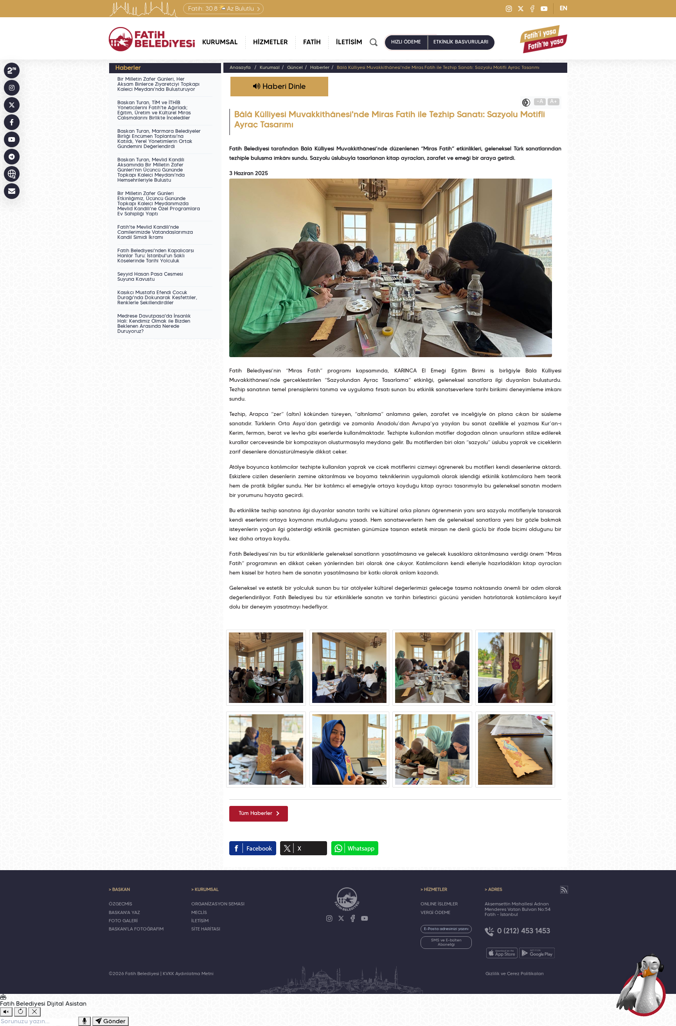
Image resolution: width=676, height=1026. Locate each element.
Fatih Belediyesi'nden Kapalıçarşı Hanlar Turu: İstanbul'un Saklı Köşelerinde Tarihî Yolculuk (155, 256)
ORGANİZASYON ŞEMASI (218, 904)
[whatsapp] (354, 848)
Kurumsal (270, 68)
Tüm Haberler (255, 813)
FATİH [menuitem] (312, 42)
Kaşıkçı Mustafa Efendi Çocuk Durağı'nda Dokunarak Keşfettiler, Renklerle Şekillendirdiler (157, 298)
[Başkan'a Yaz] (12, 191)
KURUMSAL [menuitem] (220, 42)
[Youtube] (544, 8)
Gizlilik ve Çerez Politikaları (514, 974)
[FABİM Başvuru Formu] (644, 983)
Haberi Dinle (283, 86)
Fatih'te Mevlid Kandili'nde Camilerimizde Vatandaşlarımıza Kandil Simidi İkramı (155, 232)
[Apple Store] (502, 953)
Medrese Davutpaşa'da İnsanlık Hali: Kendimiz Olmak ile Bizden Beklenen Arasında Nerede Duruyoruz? (154, 324)
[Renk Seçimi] (528, 102)
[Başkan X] (12, 105)
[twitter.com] (303, 848)
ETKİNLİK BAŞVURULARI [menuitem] (460, 42)
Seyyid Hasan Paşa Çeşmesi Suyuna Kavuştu (150, 277)
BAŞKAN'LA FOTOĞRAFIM (136, 929)
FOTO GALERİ (123, 921)
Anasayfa (240, 68)
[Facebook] (532, 8)
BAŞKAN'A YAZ (124, 913)
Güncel (295, 68)
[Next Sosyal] (12, 70)
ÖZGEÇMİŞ (120, 904)
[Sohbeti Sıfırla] (20, 1012)
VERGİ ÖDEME (435, 913)
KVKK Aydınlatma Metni (188, 974)
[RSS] (564, 890)
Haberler (319, 68)
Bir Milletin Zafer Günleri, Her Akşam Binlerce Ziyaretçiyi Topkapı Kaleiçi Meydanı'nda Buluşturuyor (158, 84)
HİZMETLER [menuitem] (270, 42)
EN (563, 8)
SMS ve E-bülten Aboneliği (446, 943)
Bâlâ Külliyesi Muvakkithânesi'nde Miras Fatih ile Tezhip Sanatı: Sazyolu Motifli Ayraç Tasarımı (438, 68)
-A (540, 101)
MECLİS (199, 913)
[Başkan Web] (12, 174)
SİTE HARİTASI (205, 929)
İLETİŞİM (200, 921)
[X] (521, 8)
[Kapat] (34, 1012)
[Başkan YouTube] (12, 139)
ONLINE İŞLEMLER (439, 904)
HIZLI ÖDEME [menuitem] (406, 42)
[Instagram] (509, 8)
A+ (553, 101)
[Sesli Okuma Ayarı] (6, 1012)
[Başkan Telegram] (12, 156)
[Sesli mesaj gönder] (84, 1021)
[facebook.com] (252, 848)
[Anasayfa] (152, 39)
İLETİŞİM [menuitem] (349, 42)
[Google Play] (537, 953)
